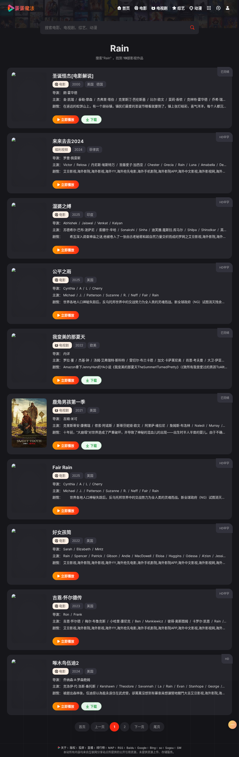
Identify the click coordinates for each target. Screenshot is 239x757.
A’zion (206, 556)
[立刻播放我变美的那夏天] (29, 357)
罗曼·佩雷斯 (72, 158)
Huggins (175, 556)
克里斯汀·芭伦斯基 (132, 99)
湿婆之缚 (62, 206)
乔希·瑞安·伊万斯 (224, 99)
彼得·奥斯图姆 (178, 621)
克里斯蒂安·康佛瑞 (76, 425)
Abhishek (70, 223)
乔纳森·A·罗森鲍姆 (76, 680)
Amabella (208, 165)
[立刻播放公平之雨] (29, 292)
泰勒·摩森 (85, 99)
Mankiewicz (154, 621)
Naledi (199, 425)
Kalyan (117, 223)
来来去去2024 (68, 141)
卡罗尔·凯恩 (201, 621)
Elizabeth (84, 549)
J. (80, 295)
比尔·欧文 (157, 99)
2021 (79, 410)
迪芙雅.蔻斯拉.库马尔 (167, 230)
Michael (69, 295)
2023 (76, 606)
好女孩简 (62, 532)
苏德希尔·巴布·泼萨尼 (79, 230)
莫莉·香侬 (176, 99)
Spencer (80, 556)
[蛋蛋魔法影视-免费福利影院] (21, 8)
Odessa (191, 556)
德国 (99, 84)
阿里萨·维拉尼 (155, 425)
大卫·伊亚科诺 (217, 360)
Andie (126, 556)
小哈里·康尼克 (120, 621)
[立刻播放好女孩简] (29, 553)
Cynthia (69, 288)
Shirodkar (208, 230)
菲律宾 (94, 149)
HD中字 (224, 137)
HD (227, 659)
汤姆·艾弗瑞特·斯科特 (109, 360)
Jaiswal (87, 223)
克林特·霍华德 (197, 99)
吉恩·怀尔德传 (67, 598)
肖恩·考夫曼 (194, 360)
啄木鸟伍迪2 (66, 663)
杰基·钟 (83, 360)
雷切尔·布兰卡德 (141, 360)
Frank (78, 614)
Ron (66, 614)
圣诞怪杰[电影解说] (73, 76)
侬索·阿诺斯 (103, 425)
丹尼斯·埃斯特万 (103, 165)
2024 (78, 149)
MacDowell (143, 556)
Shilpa (192, 230)
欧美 (93, 345)
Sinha (143, 230)
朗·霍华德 (70, 93)
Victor (67, 165)
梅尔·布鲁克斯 (95, 621)
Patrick (96, 556)
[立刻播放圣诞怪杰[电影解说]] (29, 96)
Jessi (219, 556)
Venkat (102, 223)
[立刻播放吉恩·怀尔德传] (29, 618)
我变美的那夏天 (69, 337)
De (221, 165)
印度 (90, 215)
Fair (145, 295)
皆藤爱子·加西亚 (131, 165)
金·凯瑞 (68, 99)
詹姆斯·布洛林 (180, 425)
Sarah (67, 549)
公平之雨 (62, 272)
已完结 (225, 71)
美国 (90, 84)
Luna (193, 165)
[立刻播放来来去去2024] (29, 162)
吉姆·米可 (70, 419)
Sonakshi (127, 230)
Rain (181, 165)
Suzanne (112, 295)
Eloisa (160, 556)
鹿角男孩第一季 (69, 402)
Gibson (112, 556)
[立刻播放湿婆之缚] (29, 227)
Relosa (82, 165)
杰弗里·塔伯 (105, 99)
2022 (79, 345)
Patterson (94, 295)
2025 (76, 215)
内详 (66, 354)
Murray (214, 425)
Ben (138, 621)
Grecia (169, 165)
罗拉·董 (68, 360)
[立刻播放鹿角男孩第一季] (29, 423)
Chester (153, 165)
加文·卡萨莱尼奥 (169, 360)
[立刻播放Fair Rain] (29, 488)
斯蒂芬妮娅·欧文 (128, 425)
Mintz (99, 549)
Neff (134, 295)
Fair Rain (62, 467)
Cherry (97, 288)
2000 (76, 84)
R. (125, 295)
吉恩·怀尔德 (72, 621)
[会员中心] (227, 8)
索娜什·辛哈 (107, 230)
